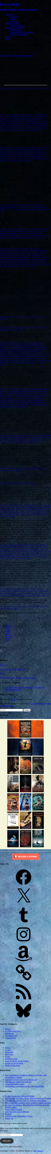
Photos (12, 19)
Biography (14, 17)
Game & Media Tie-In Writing (22, 32)
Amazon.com (10, 1038)
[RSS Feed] (23, 1000)
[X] (23, 905)
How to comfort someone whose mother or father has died (27, 1103)
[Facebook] (23, 886)
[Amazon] (23, 962)
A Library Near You (13, 1031)
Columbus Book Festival (14, 1084)
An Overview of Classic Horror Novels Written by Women (28, 1098)
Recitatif (8, 1114)
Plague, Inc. (9, 1118)
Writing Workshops (17, 26)
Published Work (16, 30)
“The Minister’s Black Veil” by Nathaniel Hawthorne (26, 1100)
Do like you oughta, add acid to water (19, 1096)
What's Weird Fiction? (13, 1109)
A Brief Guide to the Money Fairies (19, 1116)
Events (7, 39)
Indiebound (9, 1033)
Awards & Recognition (19, 34)
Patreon (8, 1029)
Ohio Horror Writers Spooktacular (18, 1082)
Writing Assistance (12, 23)
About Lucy (9, 14)
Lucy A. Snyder (17, 56)
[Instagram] (23, 943)
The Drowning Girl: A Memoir (17, 1112)
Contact (8, 37)
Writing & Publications (14, 28)
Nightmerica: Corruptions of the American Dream (24, 1086)
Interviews (14, 21)
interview (27, 56)
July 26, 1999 (5, 56)
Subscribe (7, 1141)
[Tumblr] (23, 924)
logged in (14, 699)
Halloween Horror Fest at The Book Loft (21, 1080)
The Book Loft (11, 1036)
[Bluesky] (23, 1019)
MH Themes (38, 1151)
